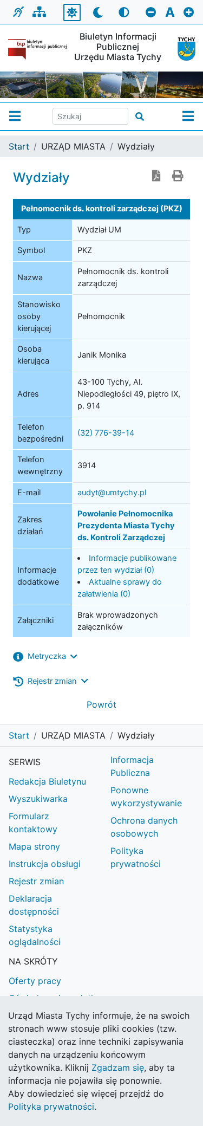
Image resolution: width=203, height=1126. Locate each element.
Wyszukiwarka (38, 798)
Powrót (101, 704)
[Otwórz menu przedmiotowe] (188, 116)
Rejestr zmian (36, 881)
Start (19, 146)
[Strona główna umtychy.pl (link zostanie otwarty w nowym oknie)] (182, 49)
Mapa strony (34, 846)
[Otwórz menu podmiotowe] (15, 116)
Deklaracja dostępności (34, 905)
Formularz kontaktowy (33, 822)
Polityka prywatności (51, 1106)
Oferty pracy (35, 980)
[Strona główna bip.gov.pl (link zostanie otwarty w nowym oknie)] (37, 49)
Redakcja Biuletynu (47, 781)
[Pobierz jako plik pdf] (156, 176)
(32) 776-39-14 (105, 433)
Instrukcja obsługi (45, 863)
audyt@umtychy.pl (111, 492)
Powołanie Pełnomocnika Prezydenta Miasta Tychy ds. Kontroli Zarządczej (126, 525)
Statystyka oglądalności (35, 935)
